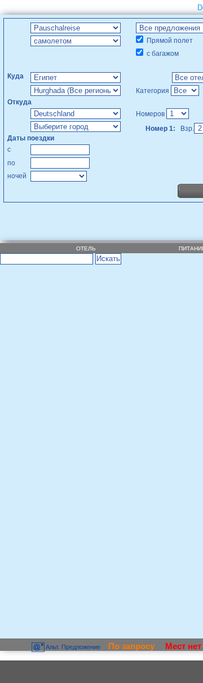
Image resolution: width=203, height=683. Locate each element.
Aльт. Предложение (73, 647)
